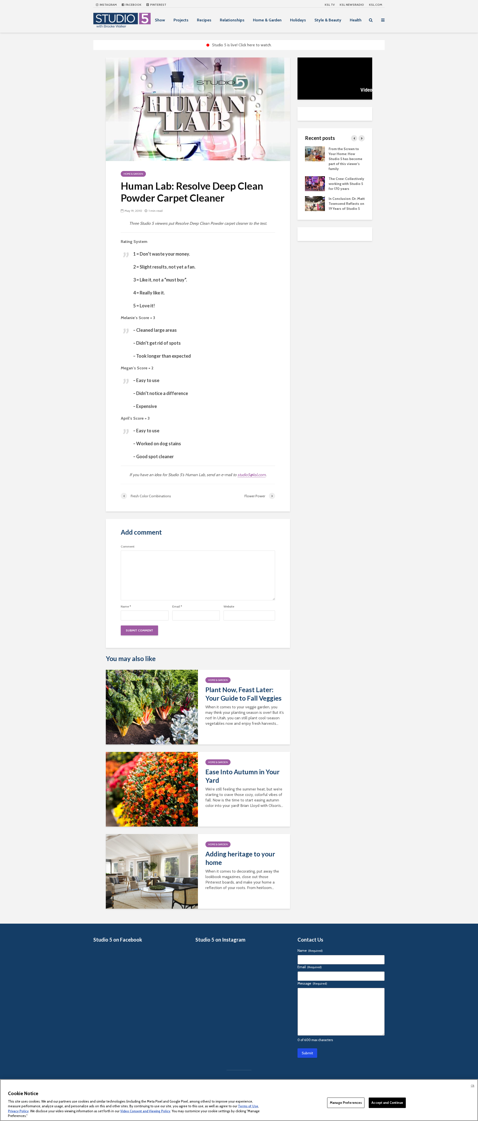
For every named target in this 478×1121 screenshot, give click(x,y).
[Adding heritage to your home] (152, 871)
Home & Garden (267, 20)
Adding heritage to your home (240, 858)
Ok (472, 1085)
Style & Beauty (327, 20)
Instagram (108, 4)
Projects (181, 20)
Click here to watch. (255, 45)
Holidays (298, 20)
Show (160, 20)
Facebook (133, 4)
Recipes (204, 20)
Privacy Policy (18, 1111)
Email (177, 606)
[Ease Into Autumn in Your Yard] (152, 788)
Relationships (232, 20)
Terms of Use (248, 1106)
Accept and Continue (387, 1103)
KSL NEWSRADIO (352, 4)
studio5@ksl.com (252, 474)
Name (126, 606)
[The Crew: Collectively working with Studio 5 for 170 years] (315, 183)
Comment (127, 546)
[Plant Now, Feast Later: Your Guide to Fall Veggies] (152, 706)
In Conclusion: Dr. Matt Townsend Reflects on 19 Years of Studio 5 (347, 203)
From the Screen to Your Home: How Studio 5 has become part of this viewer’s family (345, 159)
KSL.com (375, 4)
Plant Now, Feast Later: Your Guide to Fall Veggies (243, 694)
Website (229, 606)
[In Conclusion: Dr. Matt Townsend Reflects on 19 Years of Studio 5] (315, 203)
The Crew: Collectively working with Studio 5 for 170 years (346, 183)
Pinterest (157, 4)
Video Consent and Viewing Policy (145, 1111)
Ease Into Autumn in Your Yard (242, 776)
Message (312, 983)
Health (355, 20)
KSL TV (330, 4)
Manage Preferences (346, 1103)
